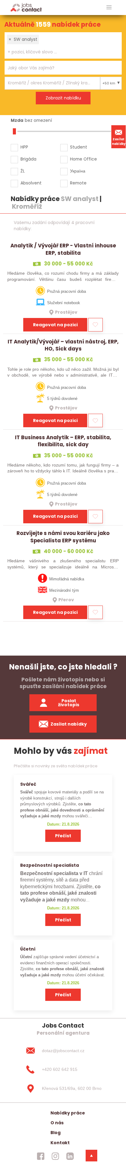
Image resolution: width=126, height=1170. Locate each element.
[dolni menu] (91, 1155)
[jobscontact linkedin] (70, 1156)
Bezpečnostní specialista (49, 865)
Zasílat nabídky (118, 141)
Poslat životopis (68, 703)
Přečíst (63, 836)
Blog (55, 1132)
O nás (57, 1123)
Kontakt (60, 1143)
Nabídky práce (67, 1113)
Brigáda (28, 159)
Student (78, 147)
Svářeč (28, 784)
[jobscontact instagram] (55, 1156)
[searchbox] (59, 52)
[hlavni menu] (109, 7)
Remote (78, 183)
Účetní (27, 949)
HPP (24, 147)
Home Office (83, 159)
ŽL (22, 171)
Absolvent (31, 183)
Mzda (17, 120)
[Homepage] (26, 7)
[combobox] (63, 45)
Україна (77, 171)
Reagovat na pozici (55, 325)
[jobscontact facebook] (40, 1156)
